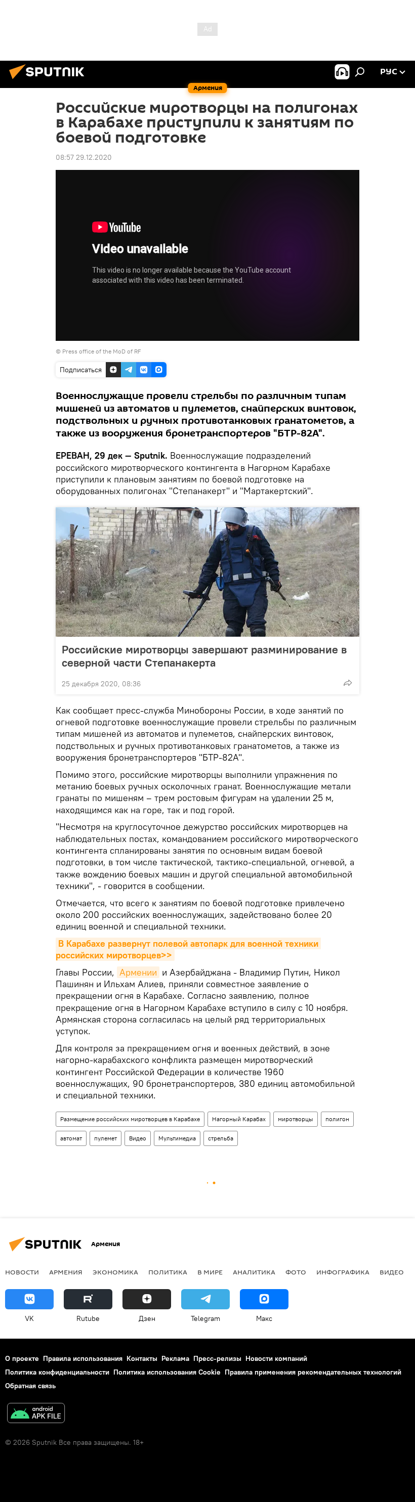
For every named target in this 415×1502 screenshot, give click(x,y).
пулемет (105, 1138)
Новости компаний (276, 1358)
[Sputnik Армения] (49, 80)
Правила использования (82, 1358)
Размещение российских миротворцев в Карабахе (130, 1119)
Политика (167, 1271)
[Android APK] (36, 1414)
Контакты (142, 1358)
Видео (137, 1138)
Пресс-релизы (217, 1358)
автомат (71, 1138)
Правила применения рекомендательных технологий (313, 1372)
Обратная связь (30, 1385)
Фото (295, 1271)
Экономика (115, 1271)
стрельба (220, 1138)
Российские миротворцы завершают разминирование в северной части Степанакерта (204, 656)
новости (22, 1271)
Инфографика (342, 1271)
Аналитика (254, 1271)
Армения (65, 1271)
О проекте (22, 1358)
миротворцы (295, 1119)
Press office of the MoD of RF (101, 351)
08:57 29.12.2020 (84, 157)
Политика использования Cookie (167, 1372)
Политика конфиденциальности (57, 1372)
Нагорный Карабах (239, 1119)
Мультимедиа (177, 1138)
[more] (348, 683)
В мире (210, 1271)
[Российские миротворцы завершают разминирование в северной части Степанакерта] (207, 572)
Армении (138, 972)
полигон (337, 1119)
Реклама (175, 1358)
